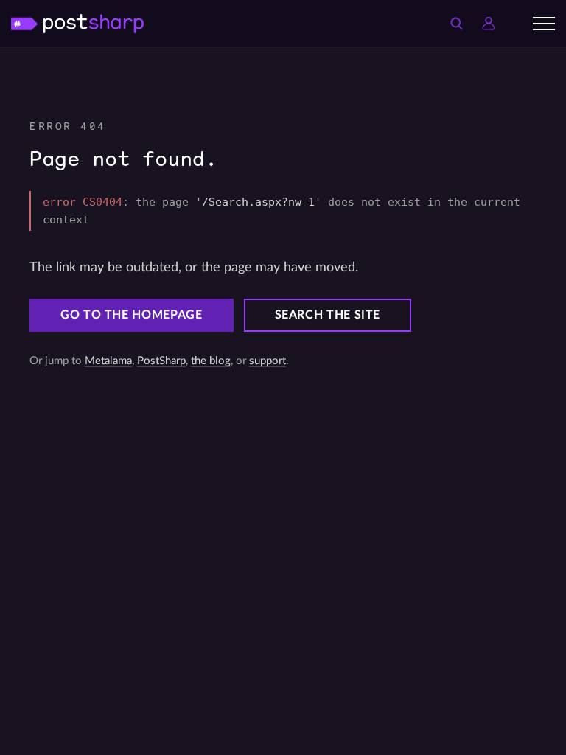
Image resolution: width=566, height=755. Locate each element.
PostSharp (161, 360)
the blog (211, 360)
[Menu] (544, 23)
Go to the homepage (131, 315)
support (267, 360)
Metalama (108, 360)
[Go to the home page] (77, 23)
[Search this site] (456, 23)
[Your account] (488, 23)
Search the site (328, 315)
